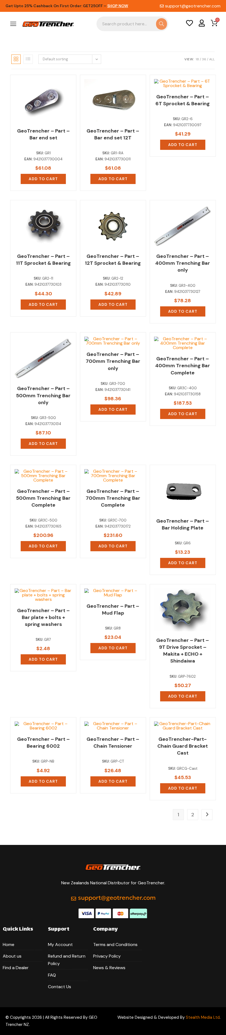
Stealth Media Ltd (203, 1017)
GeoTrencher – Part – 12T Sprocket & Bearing (113, 259)
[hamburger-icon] (13, 24)
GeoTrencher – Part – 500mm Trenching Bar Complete (43, 498)
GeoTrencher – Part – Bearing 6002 (43, 742)
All (212, 59)
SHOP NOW (117, 5)
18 (197, 59)
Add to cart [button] (43, 178)
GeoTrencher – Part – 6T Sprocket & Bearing (182, 100)
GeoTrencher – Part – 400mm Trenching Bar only (182, 263)
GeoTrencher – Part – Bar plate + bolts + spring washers (43, 617)
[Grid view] (16, 59)
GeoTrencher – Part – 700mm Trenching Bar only (113, 361)
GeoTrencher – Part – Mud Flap (113, 609)
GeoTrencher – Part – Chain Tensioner (113, 742)
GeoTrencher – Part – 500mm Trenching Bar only (43, 395)
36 (204, 59)
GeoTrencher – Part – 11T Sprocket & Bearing (43, 259)
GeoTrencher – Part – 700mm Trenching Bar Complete (113, 498)
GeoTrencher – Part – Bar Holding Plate (182, 524)
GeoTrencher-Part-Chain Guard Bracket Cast (182, 746)
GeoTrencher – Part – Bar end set (43, 134)
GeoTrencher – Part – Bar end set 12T (113, 134)
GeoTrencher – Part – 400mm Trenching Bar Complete (182, 365)
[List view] (28, 59)
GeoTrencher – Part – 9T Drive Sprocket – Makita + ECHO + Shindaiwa (182, 650)
